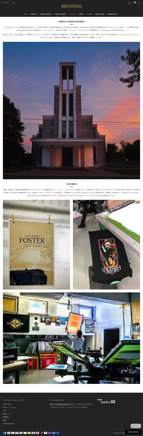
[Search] (139, 3)
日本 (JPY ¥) (5, 3)
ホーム (26, 14)
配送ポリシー (7, 414)
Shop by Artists (46, 14)
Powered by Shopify (120, 433)
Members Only (112, 14)
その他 (89, 14)
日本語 (13, 3)
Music (81, 14)
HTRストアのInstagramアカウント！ (62, 404)
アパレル (72, 14)
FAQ (4, 411)
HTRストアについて (9, 407)
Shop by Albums (60, 14)
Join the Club (99, 14)
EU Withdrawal (8, 423)
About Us (34, 14)
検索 (4, 420)
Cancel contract (133, 432)
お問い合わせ (7, 404)
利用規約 (6, 417)
